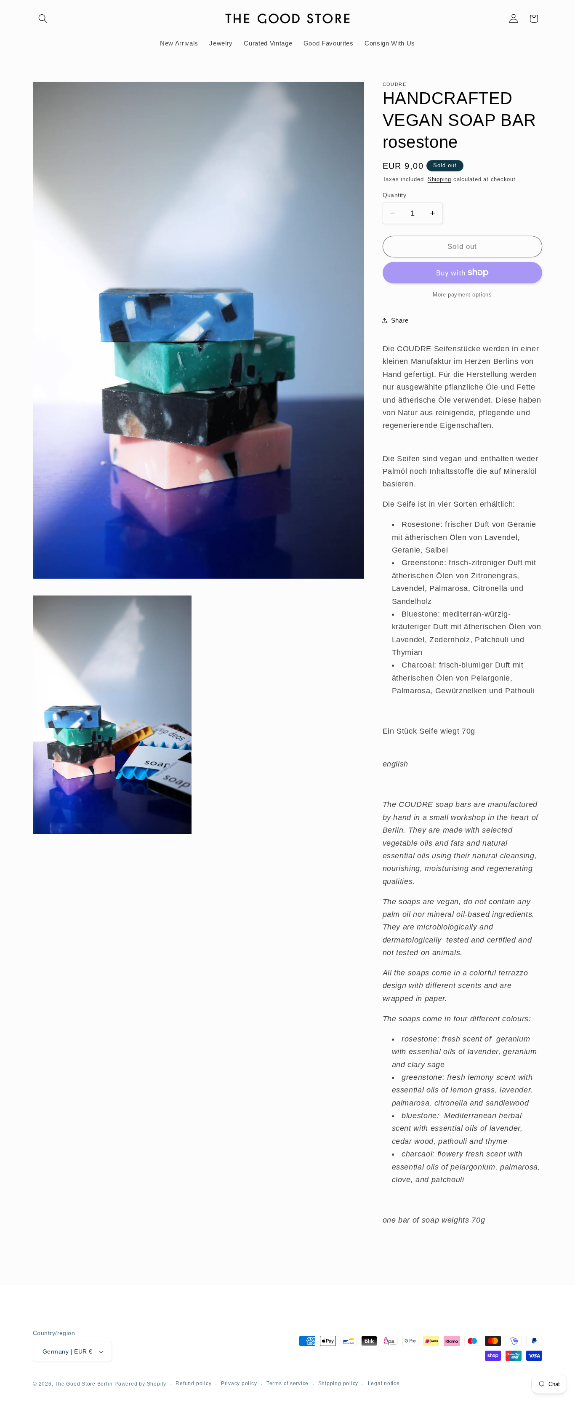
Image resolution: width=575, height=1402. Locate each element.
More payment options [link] (462, 294)
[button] (43, 18)
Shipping (439, 179)
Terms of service (287, 1383)
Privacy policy (239, 1383)
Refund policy (193, 1383)
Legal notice (384, 1383)
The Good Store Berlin (83, 1384)
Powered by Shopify (140, 1384)
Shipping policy (338, 1383)
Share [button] (400, 320)
